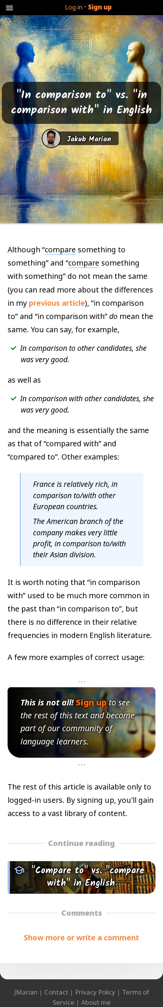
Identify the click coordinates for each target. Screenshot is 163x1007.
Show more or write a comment (81, 937)
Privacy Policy (95, 992)
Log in (74, 7)
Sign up (100, 7)
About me (96, 1002)
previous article (57, 303)
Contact (56, 992)
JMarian (26, 992)
